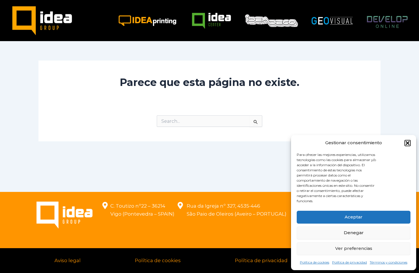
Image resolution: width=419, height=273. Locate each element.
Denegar (354, 232)
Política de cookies (314, 262)
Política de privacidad (349, 262)
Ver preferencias (353, 248)
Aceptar (354, 217)
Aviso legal (67, 260)
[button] (407, 143)
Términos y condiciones (388, 262)
